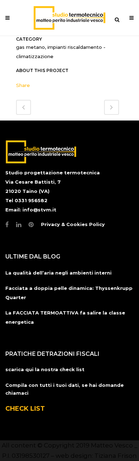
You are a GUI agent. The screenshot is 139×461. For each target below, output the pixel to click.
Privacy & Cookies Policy (73, 224)
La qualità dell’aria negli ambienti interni (58, 273)
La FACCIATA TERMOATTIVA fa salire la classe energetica (65, 317)
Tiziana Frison (115, 455)
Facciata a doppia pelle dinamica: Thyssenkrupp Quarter (69, 292)
